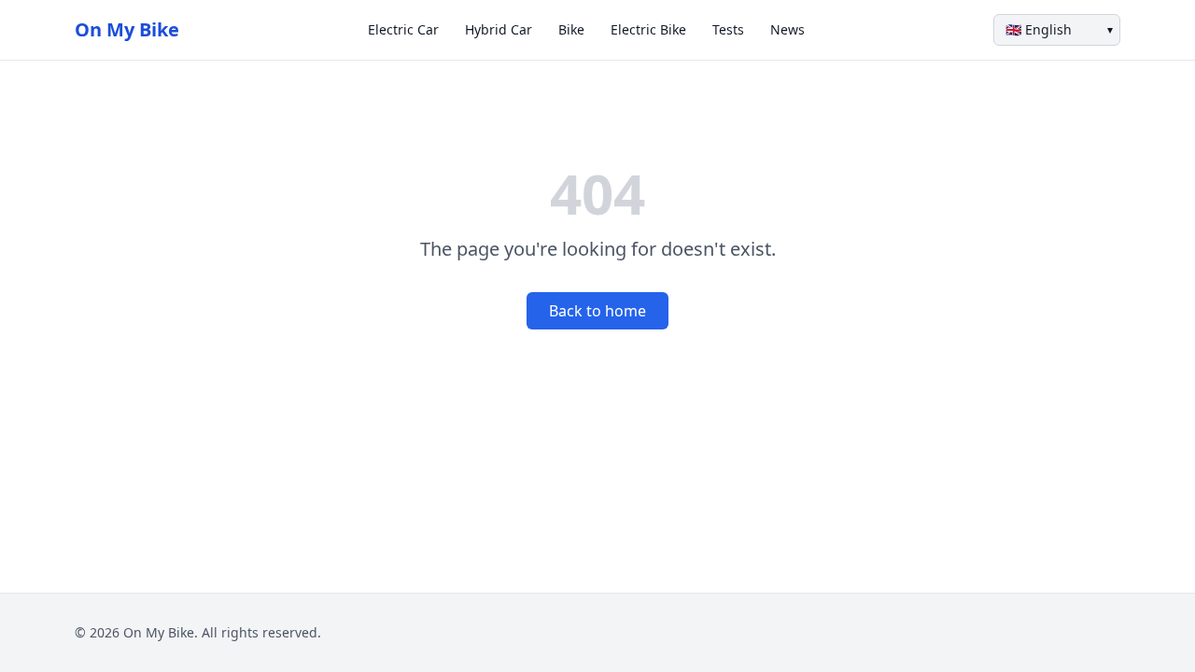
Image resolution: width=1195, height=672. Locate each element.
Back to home (597, 311)
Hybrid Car (498, 29)
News (787, 29)
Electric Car (403, 29)
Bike (571, 29)
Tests (728, 29)
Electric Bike (648, 29)
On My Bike (127, 29)
